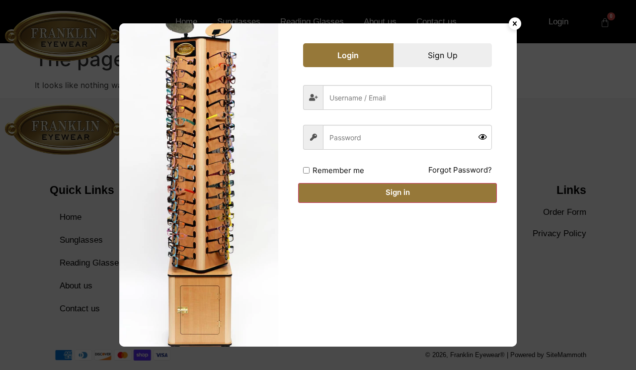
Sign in (398, 192)
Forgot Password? (460, 170)
